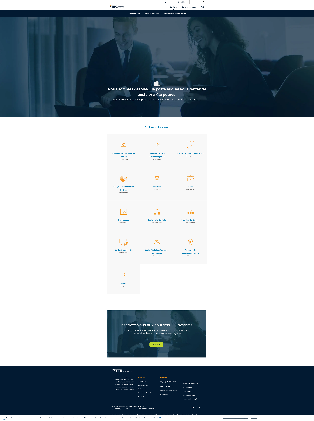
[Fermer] (311, 418)
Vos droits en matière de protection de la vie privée (235, 418)
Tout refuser (254, 418)
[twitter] (199, 407)
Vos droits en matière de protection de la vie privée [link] (190, 382)
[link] (116, 6)
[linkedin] (192, 407)
